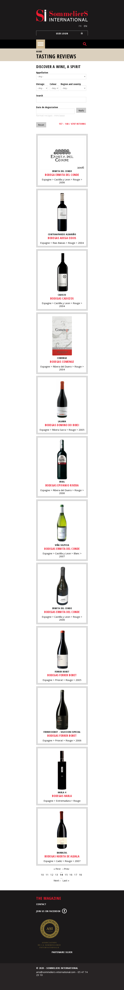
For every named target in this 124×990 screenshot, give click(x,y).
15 (66, 874)
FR (80, 26)
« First (57, 868)
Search (39, 95)
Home (39, 51)
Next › (57, 880)
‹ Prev (65, 868)
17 (75, 874)
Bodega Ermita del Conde (62, 175)
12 (51, 874)
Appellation (42, 72)
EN (85, 26)
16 (70, 874)
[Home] (62, 15)
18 (80, 874)
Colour (53, 83)
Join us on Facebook (48, 911)
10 (42, 874)
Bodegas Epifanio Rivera (62, 485)
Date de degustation (47, 107)
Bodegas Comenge (62, 362)
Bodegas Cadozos (62, 298)
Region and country (71, 83)
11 (47, 874)
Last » (65, 880)
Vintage (40, 83)
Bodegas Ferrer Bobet (62, 675)
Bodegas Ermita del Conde (62, 549)
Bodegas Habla (62, 796)
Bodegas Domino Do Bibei (62, 425)
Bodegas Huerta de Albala (62, 856)
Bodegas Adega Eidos (62, 238)
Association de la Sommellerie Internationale (49, 934)
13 (56, 874)
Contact (41, 904)
